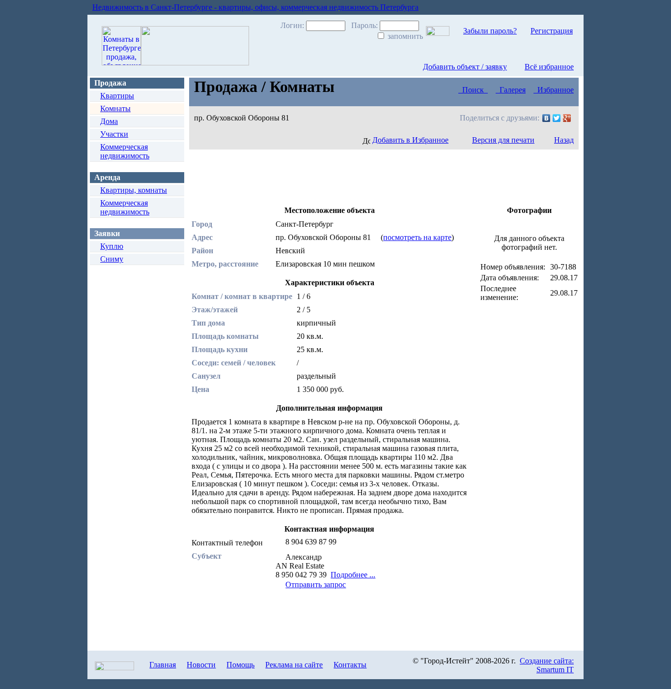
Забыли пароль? (490, 31)
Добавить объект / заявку (465, 66)
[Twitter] (557, 118)
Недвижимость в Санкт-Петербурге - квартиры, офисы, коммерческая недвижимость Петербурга (255, 7)
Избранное (553, 90)
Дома (109, 121)
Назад (564, 140)
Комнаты (115, 108)
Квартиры (117, 95)
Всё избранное (549, 66)
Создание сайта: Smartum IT (547, 665)
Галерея (511, 90)
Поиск (473, 90)
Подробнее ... (353, 574)
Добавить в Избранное (410, 140)
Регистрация (552, 31)
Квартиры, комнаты (133, 190)
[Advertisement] (370, 176)
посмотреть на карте (417, 237)
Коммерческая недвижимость (124, 151)
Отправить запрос (315, 584)
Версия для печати (503, 140)
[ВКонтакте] (546, 118)
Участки (114, 134)
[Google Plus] (567, 118)
